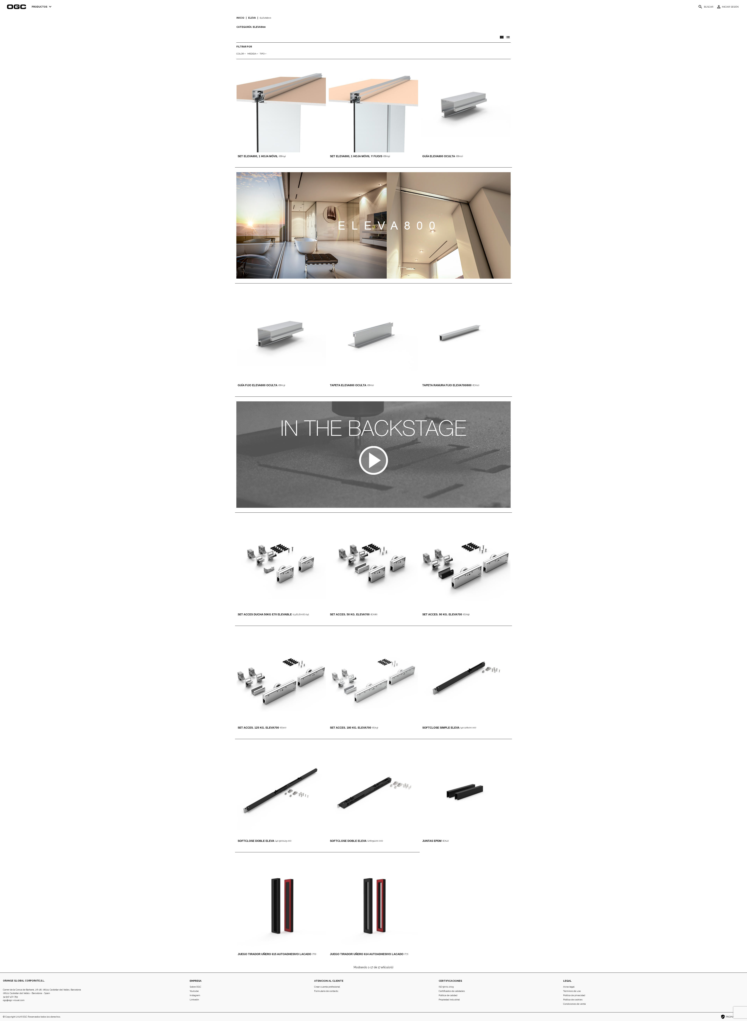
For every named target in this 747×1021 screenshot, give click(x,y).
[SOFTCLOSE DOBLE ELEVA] (281, 792)
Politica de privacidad (574, 995)
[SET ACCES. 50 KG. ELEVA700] (373, 565)
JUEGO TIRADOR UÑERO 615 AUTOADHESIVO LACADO (274, 954)
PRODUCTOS (42, 6)
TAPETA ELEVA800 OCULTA (348, 385)
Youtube (194, 991)
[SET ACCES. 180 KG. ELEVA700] (373, 679)
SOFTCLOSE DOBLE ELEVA (256, 840)
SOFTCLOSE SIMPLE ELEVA (440, 727)
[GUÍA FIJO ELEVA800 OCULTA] (281, 336)
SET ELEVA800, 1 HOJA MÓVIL (258, 156)
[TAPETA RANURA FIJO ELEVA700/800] (465, 336)
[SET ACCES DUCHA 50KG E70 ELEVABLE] (281, 565)
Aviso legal (568, 986)
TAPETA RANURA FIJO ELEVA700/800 (447, 385)
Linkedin (194, 999)
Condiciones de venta (574, 1004)
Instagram (195, 995)
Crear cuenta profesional (327, 986)
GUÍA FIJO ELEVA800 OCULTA (257, 385)
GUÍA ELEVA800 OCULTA (438, 156)
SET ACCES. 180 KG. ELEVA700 (350, 727)
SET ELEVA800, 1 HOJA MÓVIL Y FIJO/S (356, 156)
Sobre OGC (195, 986)
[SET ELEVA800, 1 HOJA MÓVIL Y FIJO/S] (373, 107)
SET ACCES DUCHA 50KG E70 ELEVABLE (265, 614)
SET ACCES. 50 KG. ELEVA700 (350, 614)
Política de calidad (448, 995)
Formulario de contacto (326, 991)
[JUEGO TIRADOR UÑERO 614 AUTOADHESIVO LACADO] (373, 905)
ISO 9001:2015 (446, 986)
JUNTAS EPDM (432, 840)
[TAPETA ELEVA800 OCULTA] (373, 336)
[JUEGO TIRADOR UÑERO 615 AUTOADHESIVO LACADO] (281, 905)
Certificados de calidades (452, 991)
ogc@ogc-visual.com (14, 1000)
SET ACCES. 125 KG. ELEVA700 (258, 727)
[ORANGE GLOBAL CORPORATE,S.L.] (18, 6)
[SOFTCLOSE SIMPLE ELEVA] (465, 679)
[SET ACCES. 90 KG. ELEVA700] (465, 565)
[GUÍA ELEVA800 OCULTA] (465, 107)
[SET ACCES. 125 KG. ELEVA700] (281, 679)
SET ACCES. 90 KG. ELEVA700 (442, 614)
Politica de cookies (572, 999)
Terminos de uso (572, 991)
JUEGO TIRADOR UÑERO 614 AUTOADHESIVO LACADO (366, 954)
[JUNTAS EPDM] (465, 792)
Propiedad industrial (449, 999)
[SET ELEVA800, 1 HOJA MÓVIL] (281, 107)
